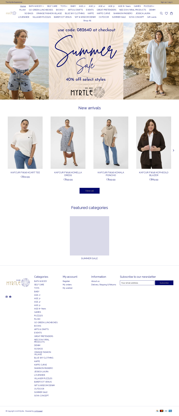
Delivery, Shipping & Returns (103, 284)
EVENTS (90, 10)
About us (95, 281)
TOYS (36, 288)
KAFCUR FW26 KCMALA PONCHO (111, 173)
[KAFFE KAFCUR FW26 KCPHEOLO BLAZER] (153, 143)
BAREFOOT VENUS (63, 17)
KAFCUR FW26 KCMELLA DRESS (68, 173)
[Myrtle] (11, 13)
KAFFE (91, 13)
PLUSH (22, 10)
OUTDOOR (104, 17)
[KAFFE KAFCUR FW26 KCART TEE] (25, 143)
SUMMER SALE (119, 17)
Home (23, 6)
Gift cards (151, 17)
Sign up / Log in (167, 2)
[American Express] (170, 411)
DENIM (152, 10)
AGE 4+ (102, 6)
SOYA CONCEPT (136, 17)
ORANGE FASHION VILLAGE (49, 13)
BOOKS (37, 326)
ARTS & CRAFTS (75, 10)
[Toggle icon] (161, 13)
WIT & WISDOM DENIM (85, 17)
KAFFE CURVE (103, 13)
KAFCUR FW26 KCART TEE (25, 172)
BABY (73, 6)
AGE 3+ (92, 6)
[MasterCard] (161, 411)
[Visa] (166, 411)
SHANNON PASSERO (122, 13)
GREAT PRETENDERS (106, 10)
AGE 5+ (111, 6)
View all (89, 190)
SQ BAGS (29, 13)
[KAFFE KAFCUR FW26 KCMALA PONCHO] (111, 143)
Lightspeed (38, 411)
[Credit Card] (157, 411)
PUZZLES (38, 315)
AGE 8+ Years (124, 6)
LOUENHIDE (23, 17)
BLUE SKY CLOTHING (75, 13)
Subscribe (164, 283)
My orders (67, 284)
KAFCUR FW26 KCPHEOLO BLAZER (153, 173)
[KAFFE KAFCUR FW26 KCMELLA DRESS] (68, 143)
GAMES (137, 6)
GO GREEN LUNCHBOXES (41, 10)
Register (66, 281)
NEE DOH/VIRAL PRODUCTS (132, 10)
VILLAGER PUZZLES (41, 17)
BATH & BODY (40, 281)
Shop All (87, 20)
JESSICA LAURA (143, 13)
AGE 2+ (82, 6)
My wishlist (67, 288)
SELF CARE (52, 6)
